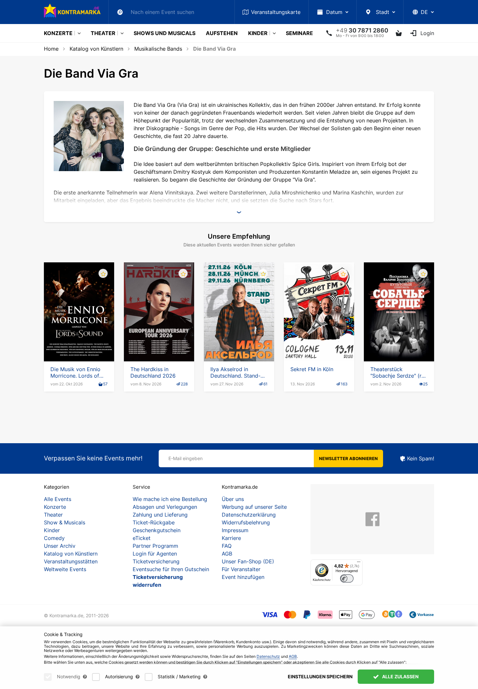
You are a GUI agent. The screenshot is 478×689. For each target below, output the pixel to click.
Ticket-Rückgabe (154, 522)
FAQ (227, 546)
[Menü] (359, 563)
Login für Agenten (155, 553)
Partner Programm (155, 546)
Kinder (258, 33)
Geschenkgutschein (156, 530)
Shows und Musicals (164, 33)
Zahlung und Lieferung (160, 514)
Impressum (235, 530)
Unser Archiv (59, 546)
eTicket (142, 538)
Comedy (54, 538)
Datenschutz (268, 656)
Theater (103, 33)
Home (51, 48)
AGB (227, 553)
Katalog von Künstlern (96, 48)
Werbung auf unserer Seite (254, 507)
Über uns (233, 499)
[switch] (346, 578)
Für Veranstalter (241, 569)
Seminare (299, 33)
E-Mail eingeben (185, 458)
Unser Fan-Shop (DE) (248, 561)
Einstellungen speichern (320, 676)
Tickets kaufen (79, 342)
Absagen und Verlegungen (165, 507)
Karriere (231, 538)
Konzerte (58, 33)
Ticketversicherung (156, 561)
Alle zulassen (399, 676)
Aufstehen (222, 33)
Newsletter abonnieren (348, 458)
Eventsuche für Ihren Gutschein (171, 569)
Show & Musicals (64, 522)
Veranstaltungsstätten (71, 561)
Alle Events (57, 499)
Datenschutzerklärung (249, 514)
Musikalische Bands (158, 48)
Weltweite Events (65, 569)
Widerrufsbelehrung (246, 522)
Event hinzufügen (243, 577)
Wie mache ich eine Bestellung (170, 499)
